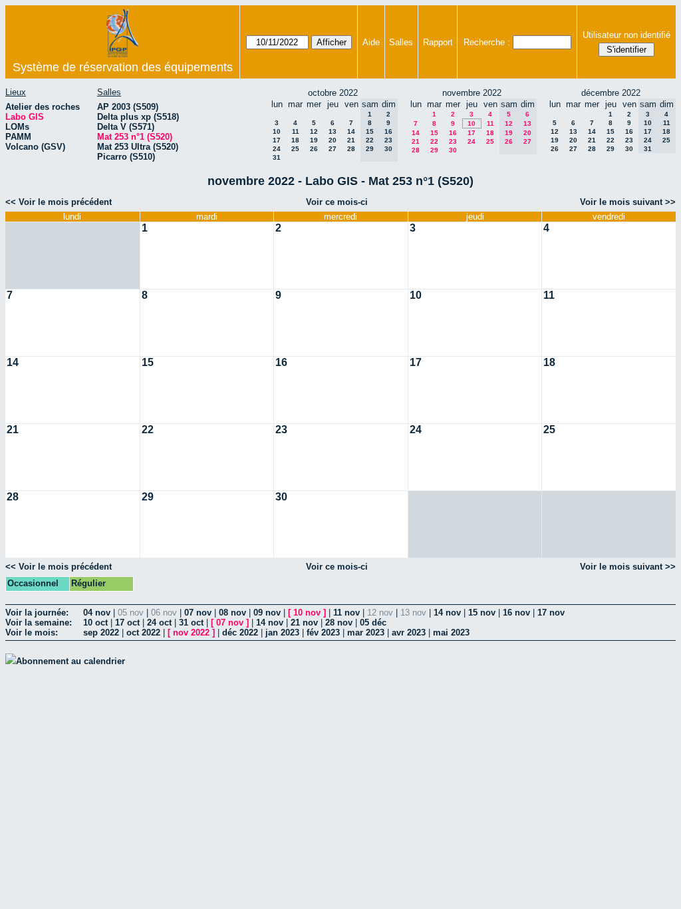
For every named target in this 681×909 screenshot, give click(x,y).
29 (434, 150)
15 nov (481, 613)
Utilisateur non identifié (626, 35)
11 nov (346, 613)
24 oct (159, 623)
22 (434, 141)
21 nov (304, 623)
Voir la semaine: (38, 623)
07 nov (197, 613)
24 (277, 148)
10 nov (307, 613)
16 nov (516, 613)
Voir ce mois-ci (337, 202)
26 (314, 148)
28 (351, 148)
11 (295, 131)
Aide (371, 42)
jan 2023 (282, 632)
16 (453, 132)
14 (351, 131)
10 (277, 131)
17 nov (551, 613)
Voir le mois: (31, 632)
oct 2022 (143, 632)
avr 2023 (409, 632)
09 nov (267, 613)
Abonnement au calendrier (70, 661)
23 (453, 141)
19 (314, 140)
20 (333, 140)
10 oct (95, 623)
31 (277, 157)
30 (453, 150)
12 (314, 131)
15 (434, 132)
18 (295, 140)
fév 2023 (323, 632)
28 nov (338, 623)
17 (277, 140)
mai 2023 (451, 632)
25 (295, 148)
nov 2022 (191, 632)
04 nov (96, 613)
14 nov (447, 613)
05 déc (373, 623)
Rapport (438, 42)
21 (351, 140)
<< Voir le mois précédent (58, 202)
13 (333, 131)
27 (333, 148)
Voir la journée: (36, 613)
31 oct (191, 623)
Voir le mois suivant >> (628, 202)
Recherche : (487, 42)
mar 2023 (365, 632)
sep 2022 (101, 632)
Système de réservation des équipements (123, 67)
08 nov (232, 613)
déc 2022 (240, 632)
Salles (401, 42)
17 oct (127, 623)
